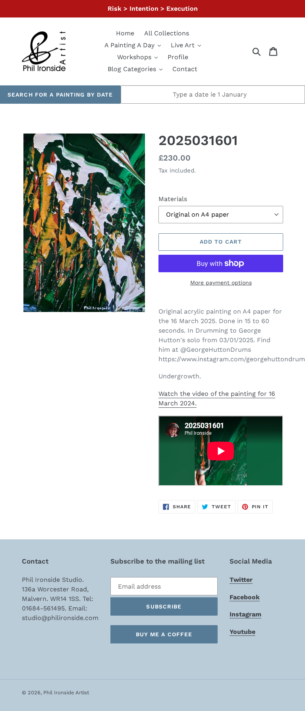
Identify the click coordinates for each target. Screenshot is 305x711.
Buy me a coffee (164, 634)
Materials (172, 199)
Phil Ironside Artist (66, 693)
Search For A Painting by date (60, 94)
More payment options (221, 282)
